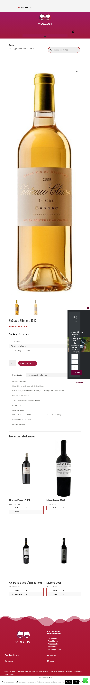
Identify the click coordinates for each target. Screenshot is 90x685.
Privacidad (45, 671)
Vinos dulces (52, 647)
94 (26, 512)
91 (64, 508)
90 (64, 594)
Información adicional (38, 375)
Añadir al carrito (27, 363)
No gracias (79, 382)
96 (26, 346)
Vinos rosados (53, 644)
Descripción (17, 375)
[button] (77, 72)
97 (26, 594)
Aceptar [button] (68, 682)
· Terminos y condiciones (74, 671)
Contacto (8, 661)
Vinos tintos (52, 638)
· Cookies (61, 671)
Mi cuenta (51, 661)
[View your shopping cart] (72, 32)
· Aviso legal (53, 671)
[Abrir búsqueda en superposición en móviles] (64, 50)
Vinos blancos (53, 641)
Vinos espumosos (54, 649)
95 (26, 341)
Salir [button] (76, 682)
